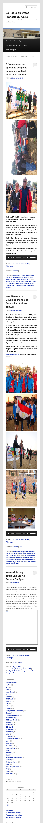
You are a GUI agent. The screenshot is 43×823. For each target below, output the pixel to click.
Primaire (25, 277)
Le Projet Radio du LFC (13, 45)
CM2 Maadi (16, 275)
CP (7, 703)
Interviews (9, 277)
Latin (7, 734)
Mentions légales (11, 50)
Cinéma (8, 696)
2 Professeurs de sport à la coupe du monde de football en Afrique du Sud (16, 69)
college (18, 281)
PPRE (8, 750)
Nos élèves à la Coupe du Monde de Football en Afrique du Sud (17, 301)
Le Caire (17, 283)
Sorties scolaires (11, 279)
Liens (25, 45)
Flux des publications (13, 812)
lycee (22, 283)
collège (8, 701)
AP (7, 687)
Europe (8, 713)
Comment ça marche (20, 41)
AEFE (26, 555)
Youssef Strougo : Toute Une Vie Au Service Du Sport (16, 576)
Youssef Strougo (21, 285)
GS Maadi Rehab (11, 720)
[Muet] (28, 258)
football (11, 283)
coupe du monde (26, 281)
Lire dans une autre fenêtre (20, 264)
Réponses (15, 673)
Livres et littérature (12, 739)
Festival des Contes (12, 715)
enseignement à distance (14, 711)
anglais (8, 685)
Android (15, 271)
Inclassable (9, 729)
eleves (32, 557)
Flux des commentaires (14, 815)
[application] (21, 257)
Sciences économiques (14, 757)
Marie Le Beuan (29, 283)
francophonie (30, 275)
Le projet (9, 736)
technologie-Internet (12, 767)
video (7, 771)
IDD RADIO (9, 727)
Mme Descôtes (10, 561)
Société (30, 277)
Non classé (9, 746)
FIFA (7, 283)
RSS (20, 271)
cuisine (8, 706)
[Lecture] (8, 258)
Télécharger (9, 266)
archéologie (10, 692)
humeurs (9, 724)
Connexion (9, 810)
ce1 (7, 694)
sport (18, 279)
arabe (7, 690)
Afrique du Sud (10, 281)
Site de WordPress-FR (13, 817)
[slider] (33, 257)
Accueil (8, 41)
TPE (7, 769)
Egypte (23, 275)
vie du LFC (24, 279)
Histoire (20, 667)
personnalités (17, 277)
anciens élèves (11, 682)
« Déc (7, 805)
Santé (8, 755)
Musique (9, 743)
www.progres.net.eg (12, 354)
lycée (7, 741)
